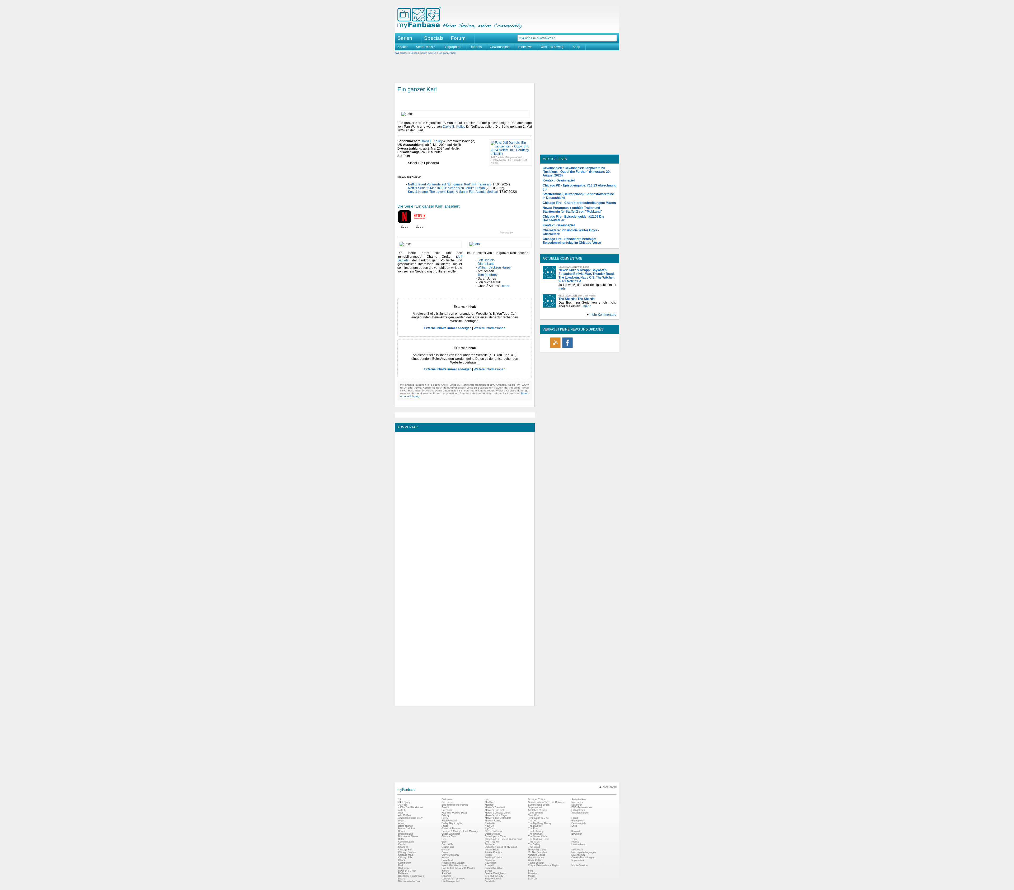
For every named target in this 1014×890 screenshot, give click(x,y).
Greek (445, 852)
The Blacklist (535, 826)
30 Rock (402, 804)
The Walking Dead (538, 839)
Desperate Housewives (411, 876)
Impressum (577, 860)
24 (399, 799)
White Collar (535, 860)
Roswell (489, 865)
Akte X (402, 810)
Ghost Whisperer (451, 833)
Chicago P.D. (405, 857)
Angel (401, 820)
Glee (444, 841)
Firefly (445, 818)
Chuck (401, 860)
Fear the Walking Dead (454, 812)
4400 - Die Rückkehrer (410, 807)
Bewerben (576, 833)
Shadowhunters (493, 878)
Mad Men (490, 802)
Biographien (452, 47)
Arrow (401, 823)
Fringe (445, 826)
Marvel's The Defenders (498, 818)
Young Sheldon (536, 863)
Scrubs (488, 870)
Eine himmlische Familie (455, 804)
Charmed (403, 847)
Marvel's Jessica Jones (498, 812)
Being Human (405, 826)
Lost (487, 799)
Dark (400, 865)
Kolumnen (576, 804)
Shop (576, 47)
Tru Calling (534, 844)
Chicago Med (405, 855)
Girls (444, 839)
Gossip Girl (448, 847)
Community (404, 863)
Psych (488, 855)
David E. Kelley (454, 126)
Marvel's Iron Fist (494, 810)
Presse (575, 841)
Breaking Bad (405, 833)
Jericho (445, 870)
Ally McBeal (404, 815)
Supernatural (535, 807)
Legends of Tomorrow (453, 878)
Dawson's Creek (407, 870)
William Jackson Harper (495, 267)
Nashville (490, 823)
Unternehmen (578, 844)
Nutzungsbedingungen (583, 852)
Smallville (490, 881)
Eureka (445, 807)
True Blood (534, 847)
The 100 (532, 820)
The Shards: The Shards (576, 299)
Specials (434, 38)
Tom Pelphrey (487, 275)
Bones (401, 831)
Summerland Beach (539, 804)
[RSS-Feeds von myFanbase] (555, 348)
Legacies (446, 876)
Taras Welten (535, 812)
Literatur (532, 873)
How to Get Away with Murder (458, 868)
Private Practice (493, 852)
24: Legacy (404, 802)
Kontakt (575, 831)
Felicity (445, 815)
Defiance (403, 873)
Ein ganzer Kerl (447, 53)
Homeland (447, 860)
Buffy (401, 839)
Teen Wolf (533, 815)
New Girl (489, 826)
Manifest (489, 804)
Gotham (446, 849)
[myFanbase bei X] (580, 348)
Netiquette (577, 849)
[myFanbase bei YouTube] (604, 348)
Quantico (490, 860)
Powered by (516, 232)
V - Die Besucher (537, 852)
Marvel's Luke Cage (496, 815)
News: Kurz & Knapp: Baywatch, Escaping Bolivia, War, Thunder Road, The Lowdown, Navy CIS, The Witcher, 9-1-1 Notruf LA (586, 275)
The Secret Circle (537, 836)
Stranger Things (537, 799)
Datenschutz (578, 855)
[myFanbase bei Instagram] (592, 348)
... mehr (504, 286)
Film (530, 870)
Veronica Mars (536, 857)
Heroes (445, 857)
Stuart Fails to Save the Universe (546, 802)
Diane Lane (486, 264)
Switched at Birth (537, 810)
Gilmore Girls (449, 836)
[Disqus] (464, 500)
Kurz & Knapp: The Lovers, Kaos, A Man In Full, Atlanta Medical (453, 192)
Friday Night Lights (452, 823)
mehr (562, 288)
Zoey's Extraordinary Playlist (544, 865)
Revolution (490, 863)
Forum (458, 38)
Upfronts (476, 47)
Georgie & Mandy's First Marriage (460, 831)
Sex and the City (494, 876)
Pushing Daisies (494, 857)
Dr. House (447, 802)
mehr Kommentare (603, 315)
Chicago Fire (405, 849)
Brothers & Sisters (408, 836)
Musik (531, 876)
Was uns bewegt (552, 47)
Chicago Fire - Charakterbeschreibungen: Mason (579, 203)
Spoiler (402, 47)
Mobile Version (579, 865)
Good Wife (447, 844)
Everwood (447, 810)
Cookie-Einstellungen (582, 857)
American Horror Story (410, 818)
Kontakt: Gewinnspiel (559, 180)
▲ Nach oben (608, 786)
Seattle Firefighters (495, 873)
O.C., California (493, 831)
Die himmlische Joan (409, 881)
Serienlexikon (578, 799)
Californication (406, 841)
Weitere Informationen (489, 328)
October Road (492, 833)
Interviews (525, 47)
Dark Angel (404, 868)
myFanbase (401, 53)
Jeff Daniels (486, 260)
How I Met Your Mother (454, 865)
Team (574, 839)
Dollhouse (447, 799)
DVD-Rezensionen (581, 807)
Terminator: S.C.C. (538, 818)
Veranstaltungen (580, 812)
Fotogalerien (578, 810)
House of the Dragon (453, 863)
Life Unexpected (450, 881)
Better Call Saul (406, 828)
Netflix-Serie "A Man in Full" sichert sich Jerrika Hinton (446, 188)
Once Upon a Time (495, 836)
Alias (400, 812)
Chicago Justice (407, 852)
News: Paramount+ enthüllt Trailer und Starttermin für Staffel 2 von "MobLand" (572, 209)
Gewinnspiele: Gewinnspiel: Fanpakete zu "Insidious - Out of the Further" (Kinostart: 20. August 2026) (577, 171)
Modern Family (493, 820)
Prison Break (492, 849)
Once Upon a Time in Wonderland (503, 839)
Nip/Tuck (490, 828)
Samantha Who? (494, 868)
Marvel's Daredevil (495, 807)
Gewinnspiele (500, 47)
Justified (446, 873)
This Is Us (534, 841)
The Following (535, 831)
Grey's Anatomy (450, 855)
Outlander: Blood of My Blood (501, 847)
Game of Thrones (451, 828)
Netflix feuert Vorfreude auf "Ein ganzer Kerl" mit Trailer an (449, 184)
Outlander (490, 844)
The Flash (533, 828)
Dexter (402, 878)
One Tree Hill (492, 841)
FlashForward (449, 820)
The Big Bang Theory (539, 823)
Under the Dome (537, 849)
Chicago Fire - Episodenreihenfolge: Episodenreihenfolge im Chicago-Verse (572, 241)
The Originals (535, 833)
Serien (414, 53)
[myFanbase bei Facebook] (567, 348)
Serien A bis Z (425, 47)
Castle (401, 844)
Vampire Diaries (536, 855)
